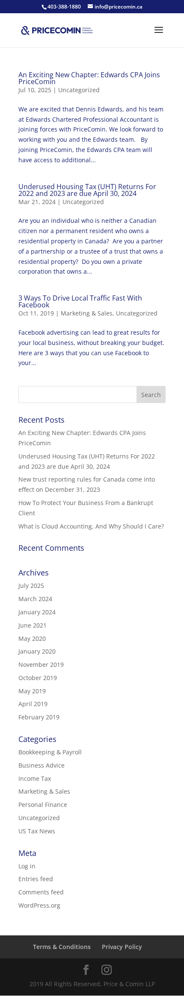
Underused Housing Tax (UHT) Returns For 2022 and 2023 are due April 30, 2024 (87, 190)
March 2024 (35, 599)
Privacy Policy (122, 947)
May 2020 (32, 638)
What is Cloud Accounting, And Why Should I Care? (91, 526)
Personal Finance (42, 804)
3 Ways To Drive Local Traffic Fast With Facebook (80, 301)
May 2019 (32, 691)
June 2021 (32, 625)
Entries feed (35, 879)
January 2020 (37, 651)
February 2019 (38, 717)
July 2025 (31, 585)
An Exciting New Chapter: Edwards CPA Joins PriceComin (89, 78)
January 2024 (37, 612)
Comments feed (41, 892)
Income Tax (34, 778)
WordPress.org (39, 905)
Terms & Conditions (62, 947)
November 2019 (41, 664)
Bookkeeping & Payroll (50, 752)
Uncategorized (79, 90)
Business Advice (41, 765)
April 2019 (32, 704)
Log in (27, 866)
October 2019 (37, 678)
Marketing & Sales (87, 313)
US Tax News (36, 831)
